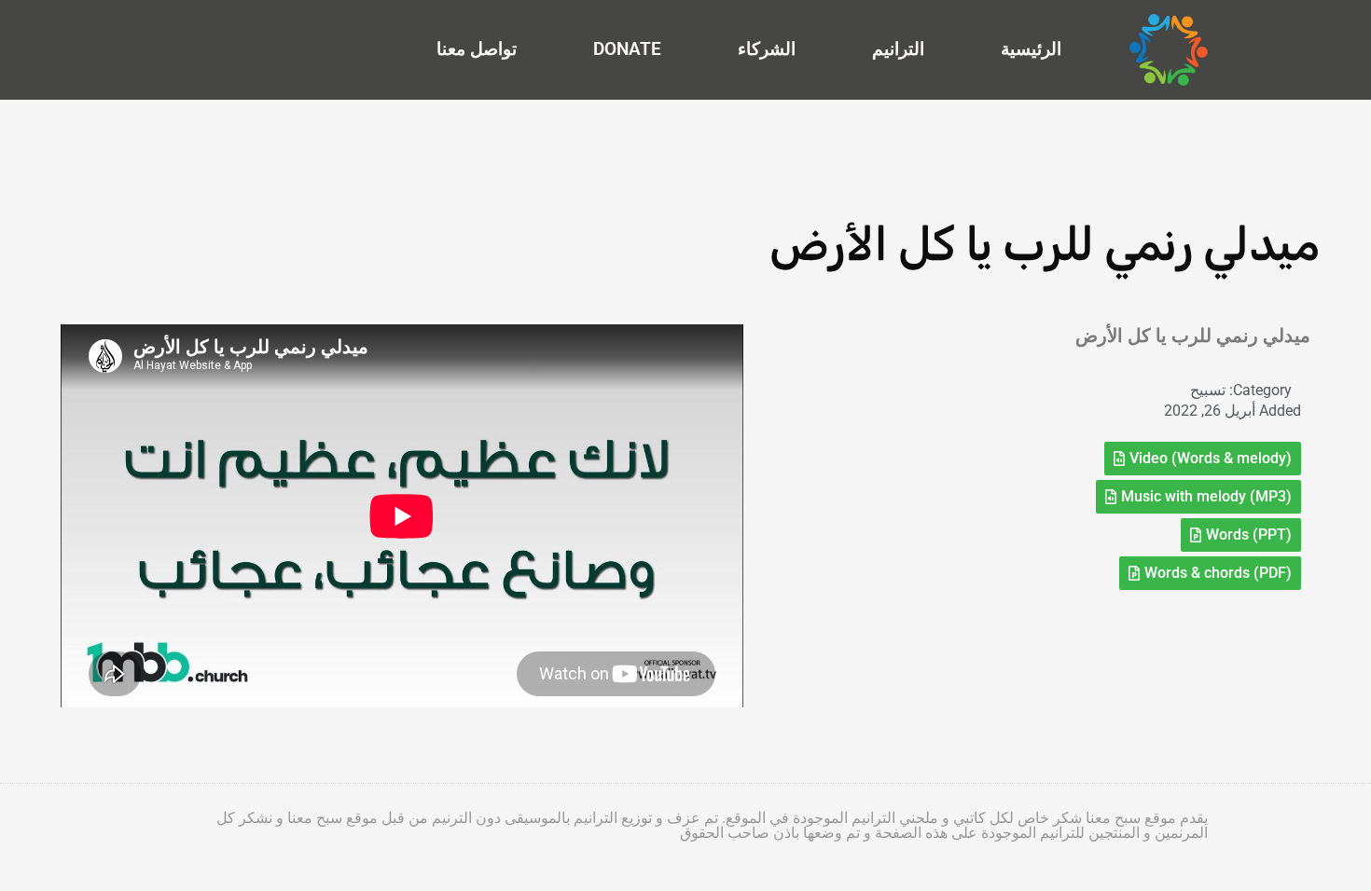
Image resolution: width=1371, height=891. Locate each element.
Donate (627, 49)
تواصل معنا (476, 49)
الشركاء (767, 49)
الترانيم (898, 49)
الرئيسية (1031, 49)
